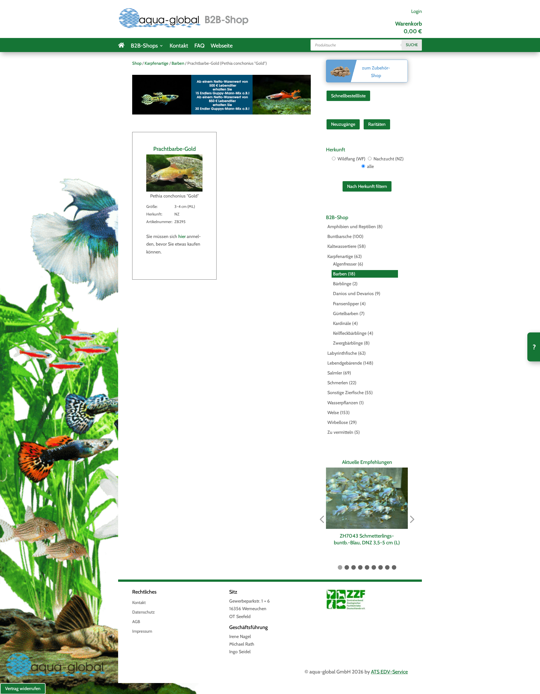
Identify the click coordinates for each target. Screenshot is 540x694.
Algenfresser (345, 264)
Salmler (334, 373)
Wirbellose (337, 422)
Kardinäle (342, 323)
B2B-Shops (144, 46)
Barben (178, 63)
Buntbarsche (339, 236)
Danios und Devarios (353, 293)
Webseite (222, 46)
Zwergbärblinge (348, 343)
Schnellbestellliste (348, 95)
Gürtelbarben (345, 313)
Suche (412, 44)
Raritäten (377, 124)
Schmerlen (337, 382)
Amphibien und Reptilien (351, 226)
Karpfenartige (156, 63)
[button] (322, 519)
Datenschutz (143, 612)
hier (182, 236)
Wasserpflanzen (342, 402)
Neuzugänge (343, 124)
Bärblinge (342, 283)
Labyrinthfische (342, 353)
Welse (333, 412)
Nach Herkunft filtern (367, 186)
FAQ (199, 46)
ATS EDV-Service (389, 672)
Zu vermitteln (340, 432)
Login (416, 11)
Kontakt (179, 46)
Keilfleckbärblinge (349, 333)
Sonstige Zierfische (345, 392)
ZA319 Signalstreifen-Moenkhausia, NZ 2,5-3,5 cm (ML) (367, 539)
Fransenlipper (346, 303)
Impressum (142, 631)
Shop (136, 63)
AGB (136, 622)
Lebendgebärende (344, 363)
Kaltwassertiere (341, 246)
